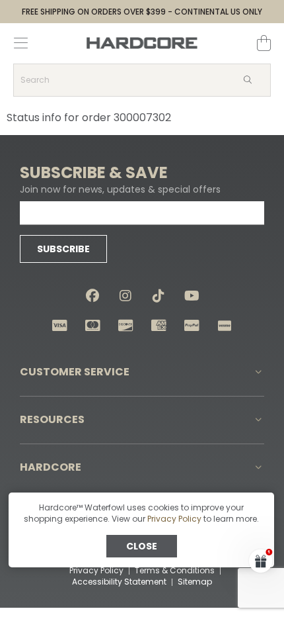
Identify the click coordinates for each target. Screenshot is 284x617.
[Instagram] (125, 296)
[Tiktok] (158, 296)
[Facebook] (92, 296)
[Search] (247, 80)
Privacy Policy (174, 518)
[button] (142, 372)
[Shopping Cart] (263, 43)
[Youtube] (191, 296)
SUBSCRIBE (63, 249)
